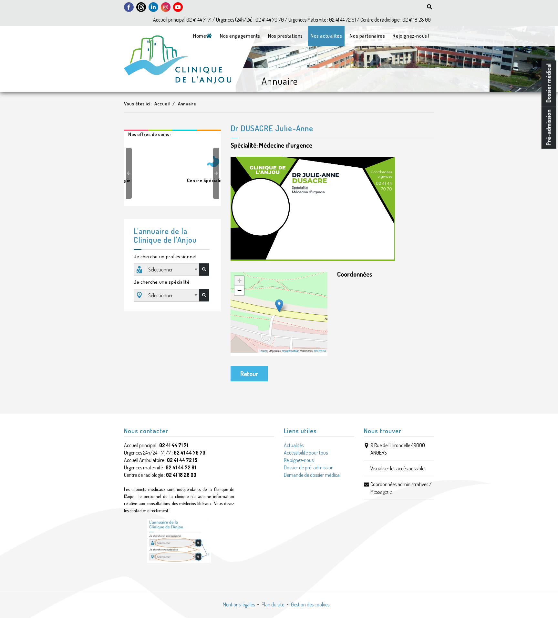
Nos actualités (326, 36)
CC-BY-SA (320, 351)
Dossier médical (548, 83)
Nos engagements (240, 36)
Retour (249, 373)
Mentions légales (239, 604)
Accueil (162, 104)
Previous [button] (130, 173)
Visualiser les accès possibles (398, 468)
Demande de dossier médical (312, 475)
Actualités (294, 445)
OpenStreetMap (290, 351)
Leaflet (263, 351)
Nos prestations (285, 36)
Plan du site (273, 604)
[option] (172, 166)
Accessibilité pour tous (306, 452)
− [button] (239, 290)
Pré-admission (548, 127)
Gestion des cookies (310, 604)
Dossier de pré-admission (309, 467)
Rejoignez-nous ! (411, 36)
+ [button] (239, 281)
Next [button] (217, 173)
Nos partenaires (367, 36)
